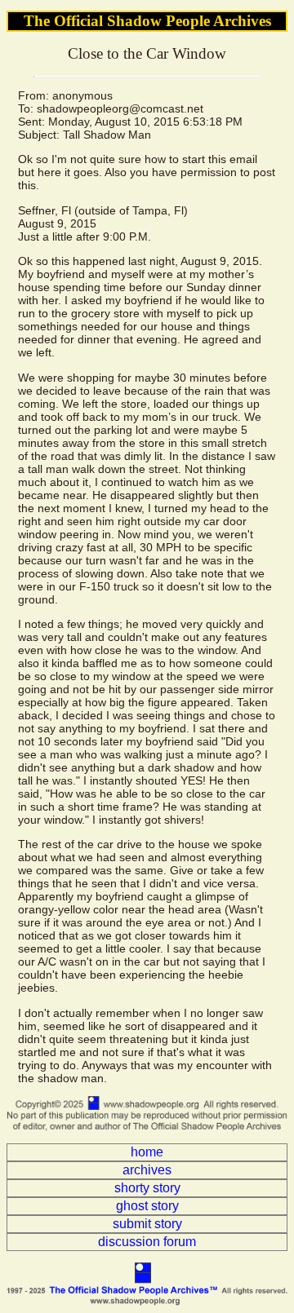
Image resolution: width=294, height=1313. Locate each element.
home (147, 1152)
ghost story (147, 1206)
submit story (147, 1224)
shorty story (147, 1188)
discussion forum (147, 1242)
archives (147, 1170)
